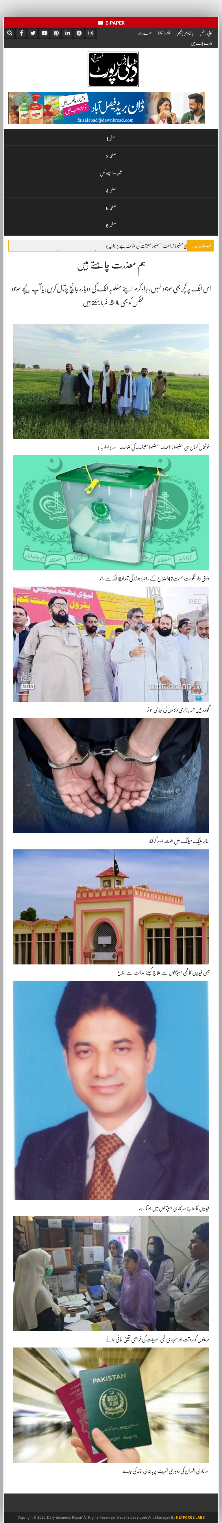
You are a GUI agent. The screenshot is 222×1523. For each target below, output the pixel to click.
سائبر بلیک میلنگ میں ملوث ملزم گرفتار (179, 841)
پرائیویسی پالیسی (185, 33)
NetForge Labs (190, 1517)
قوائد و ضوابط (164, 33)
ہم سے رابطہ (144, 33)
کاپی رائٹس (205, 33)
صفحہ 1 (111, 138)
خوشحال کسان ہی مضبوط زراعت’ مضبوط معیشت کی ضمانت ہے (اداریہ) (156, 246)
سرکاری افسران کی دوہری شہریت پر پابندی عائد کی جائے (165, 1471)
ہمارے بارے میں (201, 43)
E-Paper (114, 23)
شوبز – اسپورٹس (111, 173)
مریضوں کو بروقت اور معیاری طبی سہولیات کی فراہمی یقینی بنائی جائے (157, 1339)
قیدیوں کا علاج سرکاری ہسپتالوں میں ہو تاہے (174, 1208)
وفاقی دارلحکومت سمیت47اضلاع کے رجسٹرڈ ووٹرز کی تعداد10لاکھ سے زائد (154, 578)
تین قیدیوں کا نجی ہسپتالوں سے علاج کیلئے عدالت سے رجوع (163, 972)
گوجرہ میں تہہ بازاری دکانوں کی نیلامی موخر (178, 709)
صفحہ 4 (111, 190)
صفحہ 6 (111, 225)
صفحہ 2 (111, 156)
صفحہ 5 (111, 208)
